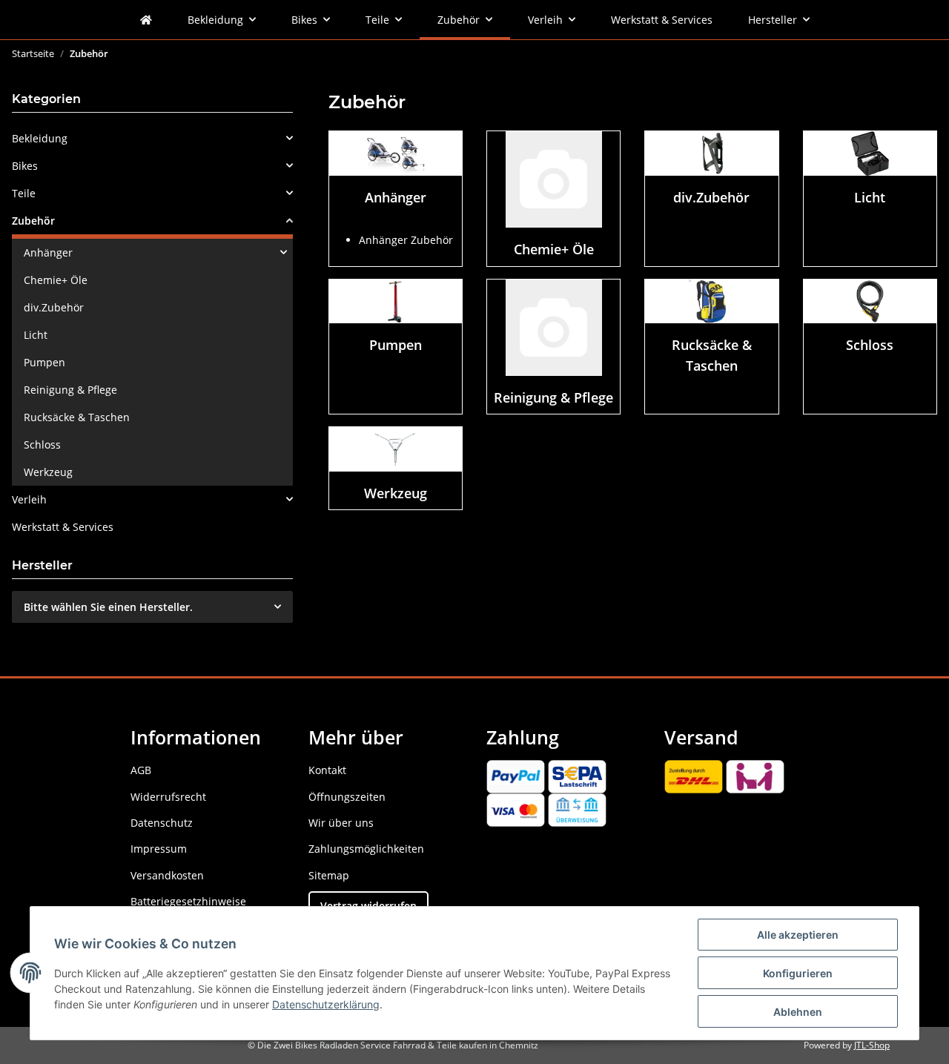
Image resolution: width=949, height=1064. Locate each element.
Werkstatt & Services (62, 527)
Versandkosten (167, 875)
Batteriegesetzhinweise (188, 901)
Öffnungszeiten (347, 797)
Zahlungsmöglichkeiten (366, 849)
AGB (140, 770)
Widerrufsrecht (168, 797)
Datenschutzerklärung (326, 1004)
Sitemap (328, 875)
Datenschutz (161, 823)
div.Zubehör (711, 197)
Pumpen (395, 345)
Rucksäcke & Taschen (77, 417)
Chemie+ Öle (554, 249)
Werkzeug (395, 493)
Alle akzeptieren (798, 934)
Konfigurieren (798, 973)
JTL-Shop (872, 1045)
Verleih (29, 499)
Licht (869, 197)
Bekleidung (39, 138)
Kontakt (327, 770)
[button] (152, 138)
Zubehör (33, 221)
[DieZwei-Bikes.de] (146, 19)
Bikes (25, 166)
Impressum (158, 849)
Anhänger (395, 197)
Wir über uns (341, 823)
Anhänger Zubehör (406, 240)
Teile (24, 193)
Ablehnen (797, 1011)
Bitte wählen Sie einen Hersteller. (108, 607)
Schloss (869, 345)
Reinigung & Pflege (553, 397)
